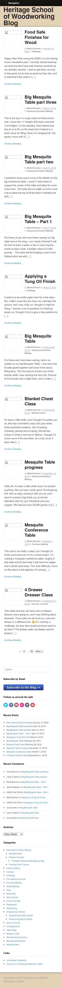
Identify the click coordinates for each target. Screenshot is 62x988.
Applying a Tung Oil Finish (40, 278)
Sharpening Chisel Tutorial (21, 915)
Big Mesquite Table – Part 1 (38, 218)
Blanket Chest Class (39, 401)
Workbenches (12, 944)
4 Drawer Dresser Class (39, 592)
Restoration (11, 904)
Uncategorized (13, 926)
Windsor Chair (12, 933)
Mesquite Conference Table (36, 530)
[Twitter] (5, 705)
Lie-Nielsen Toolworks (16, 960)
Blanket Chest (38, 412)
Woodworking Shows (15, 940)
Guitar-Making (12, 886)
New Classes (12, 897)
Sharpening (11, 908)
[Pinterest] (32, 705)
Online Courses (13, 900)
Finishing (36, 51)
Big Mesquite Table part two (39, 159)
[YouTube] (16, 705)
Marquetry (11, 893)
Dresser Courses (40, 603)
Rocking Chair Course (19, 864)
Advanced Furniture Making (40, 111)
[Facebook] (11, 705)
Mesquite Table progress (40, 464)
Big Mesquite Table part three (40, 99)
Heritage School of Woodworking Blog (29, 16)
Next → (39, 651)
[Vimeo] (27, 705)
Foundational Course (15, 879)
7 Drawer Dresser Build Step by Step (27, 860)
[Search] (48, 669)
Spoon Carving (13, 922)
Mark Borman (33, 48)
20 (32, 651)
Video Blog (11, 929)
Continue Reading (12, 83)
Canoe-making (13, 868)
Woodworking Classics (16, 937)
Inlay (8, 889)
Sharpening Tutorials (15, 911)
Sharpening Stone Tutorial (20, 919)
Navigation (13, 2)
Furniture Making (40, 544)
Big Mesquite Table (38, 338)
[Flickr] (22, 705)
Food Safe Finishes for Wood (37, 37)
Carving (10, 871)
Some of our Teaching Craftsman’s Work (24, 963)
